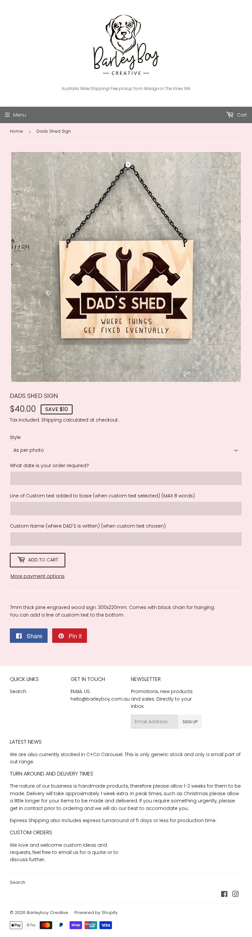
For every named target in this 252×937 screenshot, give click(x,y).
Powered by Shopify (95, 912)
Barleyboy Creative (47, 912)
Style (15, 437)
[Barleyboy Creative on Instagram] (235, 895)
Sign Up (190, 722)
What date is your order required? (49, 465)
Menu (19, 115)
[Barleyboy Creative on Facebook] (224, 895)
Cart (241, 115)
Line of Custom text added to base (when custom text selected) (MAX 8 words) (102, 495)
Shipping (51, 420)
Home (16, 131)
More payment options (37, 576)
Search (18, 691)
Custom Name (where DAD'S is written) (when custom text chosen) (88, 526)
